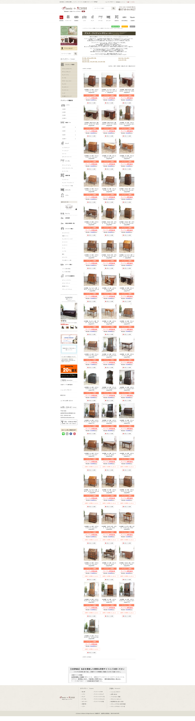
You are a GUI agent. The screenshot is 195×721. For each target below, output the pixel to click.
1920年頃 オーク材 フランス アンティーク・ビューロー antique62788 (127, 422)
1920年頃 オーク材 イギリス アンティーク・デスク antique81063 (91, 223)
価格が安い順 (124, 66)
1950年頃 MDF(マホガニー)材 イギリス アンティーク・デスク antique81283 (92, 124)
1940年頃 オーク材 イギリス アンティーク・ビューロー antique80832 (91, 528)
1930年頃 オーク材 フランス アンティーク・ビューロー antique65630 (91, 157)
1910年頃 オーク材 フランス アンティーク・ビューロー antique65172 (127, 323)
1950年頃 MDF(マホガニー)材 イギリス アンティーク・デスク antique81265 (110, 124)
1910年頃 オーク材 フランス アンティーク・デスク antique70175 (127, 289)
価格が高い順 (132, 66)
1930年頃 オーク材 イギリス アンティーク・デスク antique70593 (109, 323)
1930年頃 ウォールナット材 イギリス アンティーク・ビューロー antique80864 (91, 289)
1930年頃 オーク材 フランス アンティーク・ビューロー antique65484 (109, 190)
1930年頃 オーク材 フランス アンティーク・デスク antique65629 (109, 157)
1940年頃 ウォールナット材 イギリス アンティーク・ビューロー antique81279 (109, 91)
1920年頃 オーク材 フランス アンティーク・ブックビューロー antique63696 (92, 637)
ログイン (132, 26)
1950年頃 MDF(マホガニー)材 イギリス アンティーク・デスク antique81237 (127, 91)
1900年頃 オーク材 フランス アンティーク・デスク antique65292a (109, 564)
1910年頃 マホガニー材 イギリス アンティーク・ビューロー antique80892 (127, 223)
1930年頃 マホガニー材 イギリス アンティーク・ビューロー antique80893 (109, 256)
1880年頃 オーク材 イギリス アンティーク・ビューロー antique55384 (91, 389)
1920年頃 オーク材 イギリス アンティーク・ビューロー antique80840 (109, 491)
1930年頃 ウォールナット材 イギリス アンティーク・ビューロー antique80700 (91, 491)
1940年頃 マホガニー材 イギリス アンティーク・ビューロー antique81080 (127, 190)
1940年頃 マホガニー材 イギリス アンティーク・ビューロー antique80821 (109, 223)
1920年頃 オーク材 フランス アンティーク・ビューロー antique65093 (91, 356)
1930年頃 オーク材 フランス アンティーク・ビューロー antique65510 (91, 455)
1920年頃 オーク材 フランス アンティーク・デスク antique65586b (109, 455)
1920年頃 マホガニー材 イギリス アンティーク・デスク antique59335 (126, 564)
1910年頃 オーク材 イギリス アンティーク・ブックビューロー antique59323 (110, 356)
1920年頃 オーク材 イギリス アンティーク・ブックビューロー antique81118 (127, 124)
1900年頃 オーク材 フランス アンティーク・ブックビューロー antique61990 (110, 389)
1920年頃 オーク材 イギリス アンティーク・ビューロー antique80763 (91, 256)
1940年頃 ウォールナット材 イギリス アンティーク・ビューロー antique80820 (126, 256)
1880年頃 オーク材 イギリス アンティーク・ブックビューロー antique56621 (110, 422)
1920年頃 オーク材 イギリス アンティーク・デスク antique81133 (127, 455)
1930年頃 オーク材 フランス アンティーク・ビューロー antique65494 (91, 190)
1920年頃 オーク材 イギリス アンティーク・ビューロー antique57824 (109, 601)
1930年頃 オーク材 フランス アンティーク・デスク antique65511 (127, 157)
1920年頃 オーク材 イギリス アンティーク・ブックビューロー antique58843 (92, 601)
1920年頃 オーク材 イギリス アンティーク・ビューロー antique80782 (91, 564)
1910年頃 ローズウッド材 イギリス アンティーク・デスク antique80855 (126, 528)
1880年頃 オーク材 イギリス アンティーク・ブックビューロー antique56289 (127, 389)
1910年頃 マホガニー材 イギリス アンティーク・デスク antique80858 (109, 528)
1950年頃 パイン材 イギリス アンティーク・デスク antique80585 (109, 289)
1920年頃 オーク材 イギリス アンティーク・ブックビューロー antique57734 (92, 422)
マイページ (124, 26)
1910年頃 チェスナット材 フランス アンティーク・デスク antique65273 (91, 323)
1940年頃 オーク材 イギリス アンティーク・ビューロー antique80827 (127, 491)
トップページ (85, 28)
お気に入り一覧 (115, 26)
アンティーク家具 (92, 28)
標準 (115, 66)
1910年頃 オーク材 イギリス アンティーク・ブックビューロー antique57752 (127, 601)
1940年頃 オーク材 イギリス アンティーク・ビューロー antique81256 (91, 91)
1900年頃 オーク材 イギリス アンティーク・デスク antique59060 (127, 356)
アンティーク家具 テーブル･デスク (102, 28)
